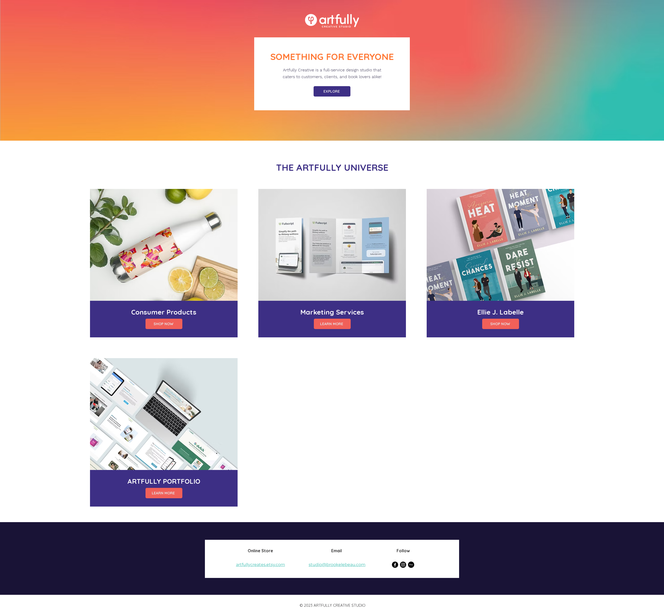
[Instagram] (403, 565)
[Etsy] (411, 565)
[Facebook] (395, 565)
